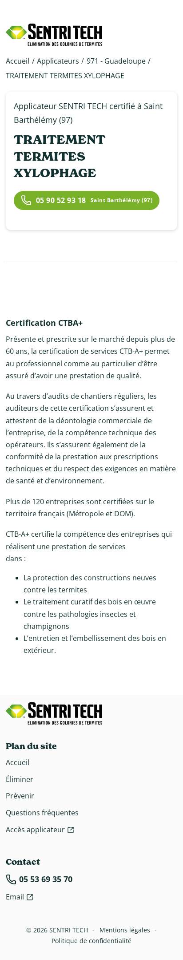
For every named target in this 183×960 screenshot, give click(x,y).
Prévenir (20, 796)
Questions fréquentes (42, 813)
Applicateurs (58, 61)
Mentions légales (124, 930)
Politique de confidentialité (91, 940)
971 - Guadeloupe (116, 61)
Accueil (17, 61)
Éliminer (19, 779)
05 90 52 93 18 (61, 200)
